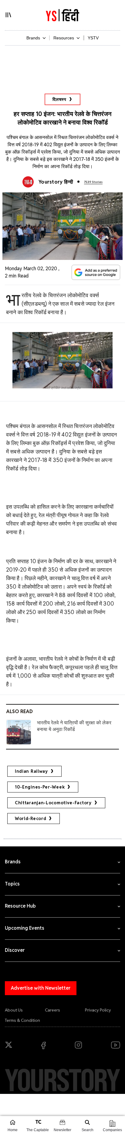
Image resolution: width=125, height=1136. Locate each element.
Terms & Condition (22, 1020)
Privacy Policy (98, 1010)
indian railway (31, 771)
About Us (14, 1010)
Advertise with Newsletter (40, 988)
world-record (30, 818)
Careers (52, 1010)
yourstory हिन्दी (56, 182)
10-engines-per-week (40, 787)
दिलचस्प (59, 99)
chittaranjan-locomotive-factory (53, 802)
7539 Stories (93, 182)
